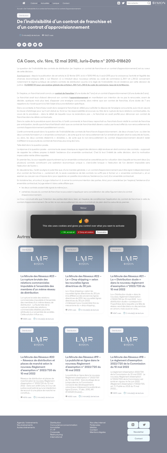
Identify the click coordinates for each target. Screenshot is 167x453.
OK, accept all (69, 232)
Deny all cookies (86, 232)
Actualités (45, 3)
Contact (66, 3)
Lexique (56, 3)
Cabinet (34, 3)
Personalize (102, 232)
